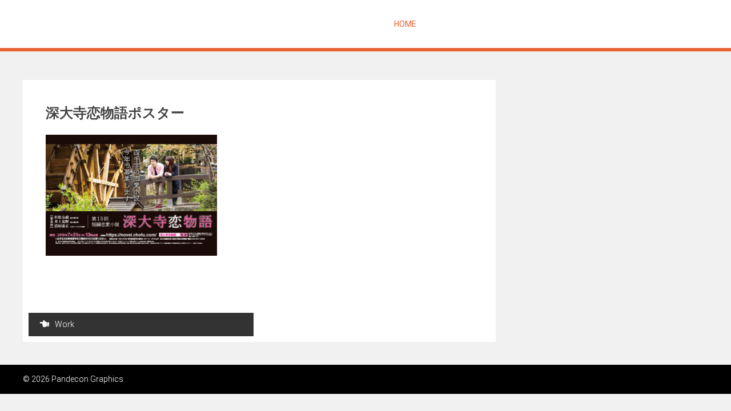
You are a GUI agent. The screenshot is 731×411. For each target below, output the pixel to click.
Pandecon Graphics (95, 24)
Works (557, 24)
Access (687, 24)
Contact (642, 24)
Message (446, 24)
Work (64, 324)
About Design (504, 24)
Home (405, 24)
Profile (597, 24)
